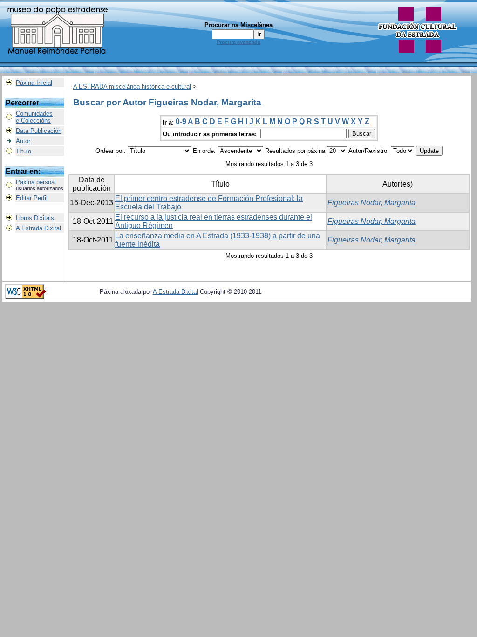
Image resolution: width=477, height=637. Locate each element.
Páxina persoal (36, 182)
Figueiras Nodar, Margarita (371, 203)
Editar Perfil (32, 197)
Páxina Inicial (34, 82)
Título (23, 151)
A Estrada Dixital (38, 228)
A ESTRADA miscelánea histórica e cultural (132, 86)
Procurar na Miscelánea (238, 24)
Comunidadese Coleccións (34, 117)
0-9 (181, 121)
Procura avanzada (238, 42)
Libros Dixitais (35, 218)
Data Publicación (38, 130)
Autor (23, 141)
